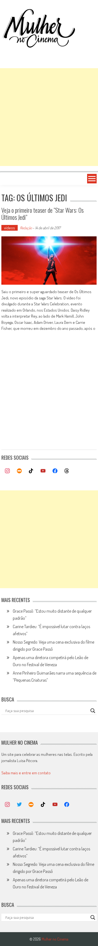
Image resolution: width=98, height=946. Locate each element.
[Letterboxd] (19, 471)
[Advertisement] (49, 117)
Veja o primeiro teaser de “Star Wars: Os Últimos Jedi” (42, 213)
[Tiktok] (31, 471)
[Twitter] (19, 805)
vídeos (9, 227)
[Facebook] (55, 471)
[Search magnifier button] (93, 711)
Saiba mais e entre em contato (26, 772)
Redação (26, 227)
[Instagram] (7, 471)
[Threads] (67, 471)
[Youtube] (43, 471)
